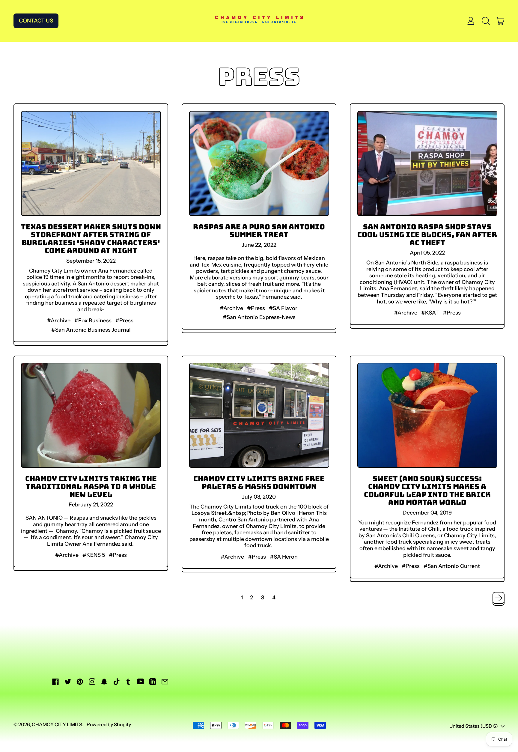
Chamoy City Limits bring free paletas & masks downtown (259, 482)
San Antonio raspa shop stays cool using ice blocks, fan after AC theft (427, 234)
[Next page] (499, 598)
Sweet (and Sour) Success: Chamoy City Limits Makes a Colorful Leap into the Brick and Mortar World (427, 490)
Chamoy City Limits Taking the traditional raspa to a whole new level (91, 486)
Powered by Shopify (109, 724)
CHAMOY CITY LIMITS (57, 724)
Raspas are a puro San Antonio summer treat (259, 230)
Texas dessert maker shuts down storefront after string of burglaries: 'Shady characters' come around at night (91, 238)
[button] (485, 21)
